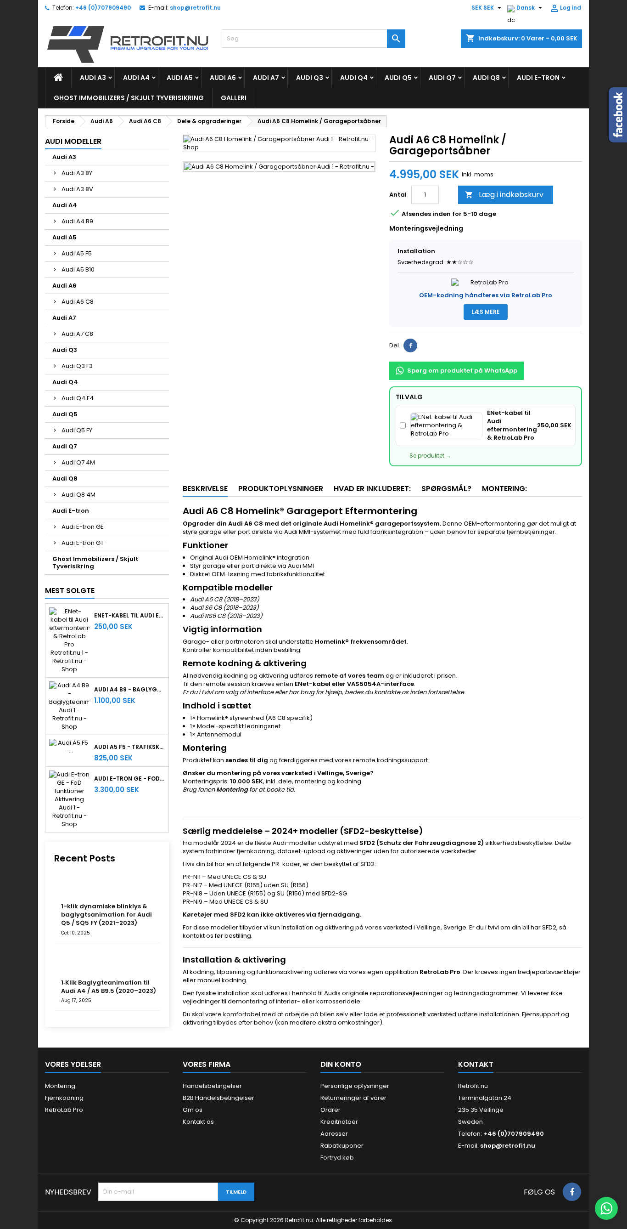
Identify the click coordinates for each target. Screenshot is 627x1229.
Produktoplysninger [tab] (280, 488)
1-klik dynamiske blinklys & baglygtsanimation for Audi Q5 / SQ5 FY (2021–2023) (106, 914)
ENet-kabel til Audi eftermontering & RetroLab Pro (129, 615)
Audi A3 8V (77, 189)
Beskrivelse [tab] (205, 488)
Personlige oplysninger (354, 1086)
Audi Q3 (309, 77)
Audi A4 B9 (77, 221)
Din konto (340, 1064)
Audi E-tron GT (83, 542)
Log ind (565, 8)
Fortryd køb (337, 1157)
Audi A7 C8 (77, 333)
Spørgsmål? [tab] (446, 488)
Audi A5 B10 (78, 269)
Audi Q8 (486, 77)
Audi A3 (93, 77)
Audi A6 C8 (78, 301)
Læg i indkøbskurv (504, 194)
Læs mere (485, 312)
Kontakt (475, 1064)
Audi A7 (266, 77)
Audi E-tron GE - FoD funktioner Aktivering (129, 779)
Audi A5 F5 (77, 253)
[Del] (410, 345)
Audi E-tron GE (83, 526)
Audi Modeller (73, 141)
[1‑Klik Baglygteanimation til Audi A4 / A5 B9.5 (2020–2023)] (74, 964)
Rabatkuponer (342, 1145)
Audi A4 (136, 77)
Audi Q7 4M (78, 462)
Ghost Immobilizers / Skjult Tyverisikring (129, 97)
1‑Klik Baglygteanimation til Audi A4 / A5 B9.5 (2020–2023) (108, 986)
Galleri (233, 97)
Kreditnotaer (339, 1121)
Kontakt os (198, 1121)
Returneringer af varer (353, 1097)
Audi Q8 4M (78, 494)
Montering (60, 1086)
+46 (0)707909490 (103, 7)
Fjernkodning (64, 1097)
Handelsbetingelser (212, 1086)
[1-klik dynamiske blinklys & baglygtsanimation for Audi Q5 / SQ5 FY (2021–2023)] (74, 887)
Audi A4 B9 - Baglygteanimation (129, 689)
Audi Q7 (442, 77)
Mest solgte (70, 590)
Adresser (334, 1133)
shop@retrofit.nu (195, 7)
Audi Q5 (398, 77)
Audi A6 (223, 77)
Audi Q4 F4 (78, 398)
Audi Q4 (354, 77)
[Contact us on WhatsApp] (606, 1208)
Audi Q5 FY (77, 430)
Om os (192, 1109)
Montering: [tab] (504, 488)
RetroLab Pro (64, 1109)
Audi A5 (180, 77)
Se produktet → (430, 455)
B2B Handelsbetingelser (218, 1097)
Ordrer (330, 1109)
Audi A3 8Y (77, 173)
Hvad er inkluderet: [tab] (372, 488)
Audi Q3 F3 (77, 366)
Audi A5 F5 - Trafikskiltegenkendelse (129, 747)
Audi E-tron (538, 77)
